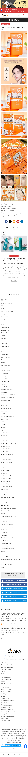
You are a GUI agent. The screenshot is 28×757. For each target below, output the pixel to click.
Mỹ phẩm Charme (5, 440)
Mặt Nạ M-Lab (4, 419)
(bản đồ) (24, 11)
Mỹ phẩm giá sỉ (5, 718)
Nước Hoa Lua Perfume (6, 500)
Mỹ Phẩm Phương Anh (6, 473)
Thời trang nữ (4, 535)
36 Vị (2, 305)
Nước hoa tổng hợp (5, 502)
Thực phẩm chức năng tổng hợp (8, 537)
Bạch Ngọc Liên (4, 314)
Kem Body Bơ (4, 392)
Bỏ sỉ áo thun (4, 696)
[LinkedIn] (21, 221)
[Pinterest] (17, 221)
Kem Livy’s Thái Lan (5, 405)
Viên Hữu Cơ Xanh (5, 554)
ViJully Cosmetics (5, 562)
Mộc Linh (3, 427)
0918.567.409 (13, 9)
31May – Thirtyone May (6, 303)
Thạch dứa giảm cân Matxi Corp (8, 516)
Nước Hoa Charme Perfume (7, 497)
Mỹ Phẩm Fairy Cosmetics (7, 454)
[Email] (14, 221)
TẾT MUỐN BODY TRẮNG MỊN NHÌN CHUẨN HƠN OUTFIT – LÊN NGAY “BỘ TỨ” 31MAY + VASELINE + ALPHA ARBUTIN (13, 615)
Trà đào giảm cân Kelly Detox (7, 548)
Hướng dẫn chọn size (6, 679)
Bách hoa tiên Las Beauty (7, 311)
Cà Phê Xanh (4, 324)
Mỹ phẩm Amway (5, 432)
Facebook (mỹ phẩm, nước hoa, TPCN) (15, 584)
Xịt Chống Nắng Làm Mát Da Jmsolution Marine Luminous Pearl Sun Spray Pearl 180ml (14, 261)
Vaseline (3, 551)
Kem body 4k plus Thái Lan (7, 389)
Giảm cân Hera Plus (5, 370)
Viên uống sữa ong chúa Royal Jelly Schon (11, 559)
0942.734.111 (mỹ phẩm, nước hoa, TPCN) (15, 600)
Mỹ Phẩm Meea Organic (6, 462)
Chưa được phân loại (6, 340)
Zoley (2, 567)
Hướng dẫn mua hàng (6, 677)
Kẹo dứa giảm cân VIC (6, 408)
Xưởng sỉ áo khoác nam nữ (8, 711)
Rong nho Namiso (5, 505)
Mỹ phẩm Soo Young (6, 478)
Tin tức (3, 673)
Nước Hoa (3, 494)
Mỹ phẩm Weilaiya (5, 483)
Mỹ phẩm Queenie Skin (6, 475)
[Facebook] (6, 221)
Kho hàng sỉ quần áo (6, 694)
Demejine (3, 351)
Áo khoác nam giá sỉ (6, 707)
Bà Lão (2, 308)
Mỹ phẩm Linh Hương (6, 459)
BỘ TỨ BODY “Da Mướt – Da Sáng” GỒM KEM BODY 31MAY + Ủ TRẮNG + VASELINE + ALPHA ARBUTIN (14, 619)
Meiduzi (3, 424)
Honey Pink (3, 384)
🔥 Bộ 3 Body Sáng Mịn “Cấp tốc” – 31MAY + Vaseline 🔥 (14, 623)
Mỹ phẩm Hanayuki (5, 456)
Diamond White (4, 354)
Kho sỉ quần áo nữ (5, 691)
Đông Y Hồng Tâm (5, 357)
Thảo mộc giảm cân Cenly (7, 527)
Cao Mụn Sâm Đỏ (5, 332)
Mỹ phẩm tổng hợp (5, 481)
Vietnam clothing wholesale (8, 716)
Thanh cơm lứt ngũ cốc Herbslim (8, 519)
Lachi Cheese (4, 411)
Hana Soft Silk (4, 378)
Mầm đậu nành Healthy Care (7, 416)
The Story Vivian (5, 529)
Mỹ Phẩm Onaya (5, 470)
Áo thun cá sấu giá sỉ (6, 705)
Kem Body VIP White (5, 400)
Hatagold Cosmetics (5, 381)
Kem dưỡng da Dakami (6, 403)
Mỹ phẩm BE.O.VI (5, 438)
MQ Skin (3, 430)
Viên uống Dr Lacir (5, 556)
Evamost (3, 362)
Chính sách (3, 338)
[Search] (19, 15)
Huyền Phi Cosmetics (6, 386)
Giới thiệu (3, 662)
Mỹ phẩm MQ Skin (5, 465)
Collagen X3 (4, 343)
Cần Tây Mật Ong (5, 327)
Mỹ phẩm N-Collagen (6, 467)
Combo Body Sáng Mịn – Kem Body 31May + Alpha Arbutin (13, 633)
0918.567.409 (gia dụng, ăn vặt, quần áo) (15, 592)
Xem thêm (14, 280)
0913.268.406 (6, 9)
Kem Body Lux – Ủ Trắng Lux (7, 397)
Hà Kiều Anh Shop (5, 373)
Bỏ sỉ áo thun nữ (5, 698)
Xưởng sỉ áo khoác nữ (7, 709)
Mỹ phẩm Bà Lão (5, 435)
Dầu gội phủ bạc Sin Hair (6, 349)
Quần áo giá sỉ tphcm (6, 702)
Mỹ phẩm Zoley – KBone (6, 486)
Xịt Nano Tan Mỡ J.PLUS (6, 564)
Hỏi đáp (3, 681)
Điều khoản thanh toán (7, 684)
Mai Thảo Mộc (4, 413)
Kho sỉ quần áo (5, 687)
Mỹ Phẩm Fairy (4, 451)
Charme (3, 335)
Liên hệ (3, 671)
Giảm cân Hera (4, 367)
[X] (10, 221)
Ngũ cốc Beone (4, 489)
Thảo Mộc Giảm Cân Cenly (7, 524)
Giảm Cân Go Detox (5, 365)
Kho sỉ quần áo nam (6, 689)
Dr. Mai (2, 359)
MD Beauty (3, 421)
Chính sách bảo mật (6, 669)
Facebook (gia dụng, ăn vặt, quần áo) (15, 580)
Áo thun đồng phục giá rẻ (7, 700)
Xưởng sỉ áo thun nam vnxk (8, 714)
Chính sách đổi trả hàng (7, 665)
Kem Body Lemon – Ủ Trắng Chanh (9, 394)
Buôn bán (3, 319)
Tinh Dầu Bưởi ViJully (6, 543)
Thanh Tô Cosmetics (6, 521)
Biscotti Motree (4, 316)
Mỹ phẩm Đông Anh (5, 448)
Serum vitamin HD (5, 510)
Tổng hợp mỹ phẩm (5, 24)
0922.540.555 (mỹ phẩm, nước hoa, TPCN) (15, 596)
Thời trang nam (4, 532)
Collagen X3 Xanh (5, 346)
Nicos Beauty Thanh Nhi (6, 492)
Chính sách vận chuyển (7, 667)
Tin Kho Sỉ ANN (4, 540)
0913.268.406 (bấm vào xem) (12, 745)
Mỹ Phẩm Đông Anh (5, 446)
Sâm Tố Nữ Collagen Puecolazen (8, 508)
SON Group (3, 513)
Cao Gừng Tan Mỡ (5, 330)
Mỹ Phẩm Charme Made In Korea (8, 443)
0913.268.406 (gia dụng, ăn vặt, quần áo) (15, 588)
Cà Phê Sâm (4, 322)
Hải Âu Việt (3, 376)
